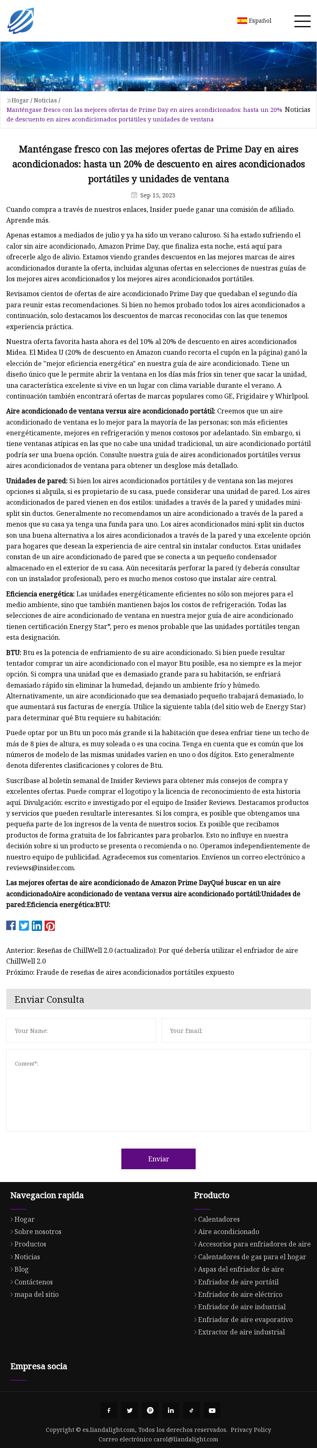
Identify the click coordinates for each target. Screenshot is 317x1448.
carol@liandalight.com (186, 1439)
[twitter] (129, 1410)
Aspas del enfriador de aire (241, 1269)
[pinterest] (150, 1410)
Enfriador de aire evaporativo (245, 1319)
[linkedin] (171, 1410)
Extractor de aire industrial (241, 1331)
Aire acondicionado (228, 1231)
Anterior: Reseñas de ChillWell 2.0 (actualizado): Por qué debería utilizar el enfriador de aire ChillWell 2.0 (152, 956)
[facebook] (109, 1410)
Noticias (45, 100)
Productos (30, 1244)
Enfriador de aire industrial (242, 1306)
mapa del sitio (36, 1294)
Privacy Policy (251, 1430)
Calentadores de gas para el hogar (252, 1256)
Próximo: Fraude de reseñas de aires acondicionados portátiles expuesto (120, 972)
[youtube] (212, 1410)
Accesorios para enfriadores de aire (254, 1244)
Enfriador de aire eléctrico (240, 1294)
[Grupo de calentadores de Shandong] (20, 20)
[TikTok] (191, 1410)
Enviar (158, 1158)
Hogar (20, 100)
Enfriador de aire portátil (238, 1282)
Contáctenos (33, 1282)
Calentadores (219, 1219)
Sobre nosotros (38, 1231)
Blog (21, 1269)
